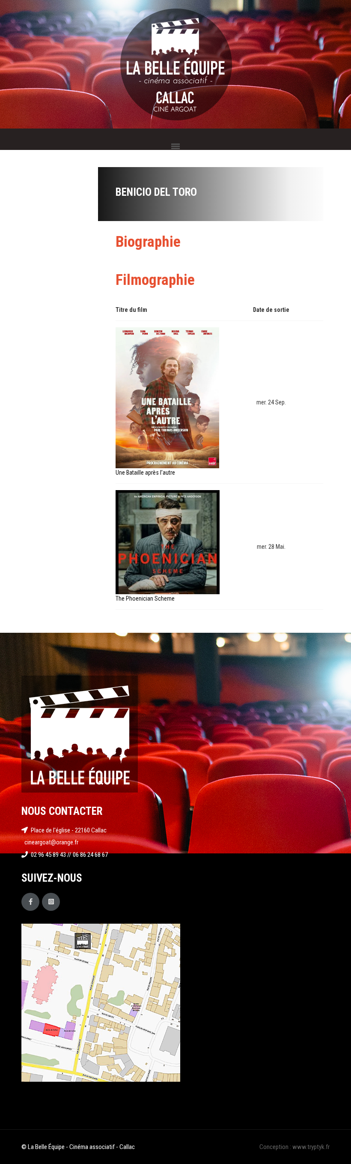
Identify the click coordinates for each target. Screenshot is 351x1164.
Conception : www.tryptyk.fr (294, 1147)
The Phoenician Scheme (145, 598)
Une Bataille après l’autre (145, 472)
